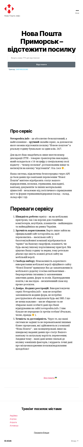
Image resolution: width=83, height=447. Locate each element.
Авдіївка (13, 415)
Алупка (13, 419)
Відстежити (41, 64)
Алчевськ (14, 426)
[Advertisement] (41, 94)
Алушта (13, 422)
